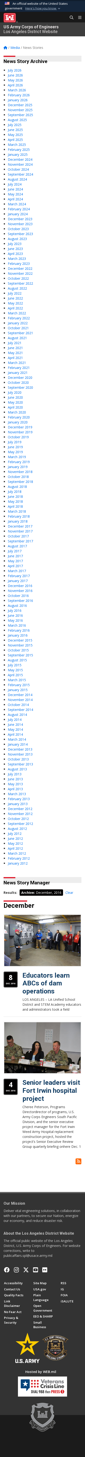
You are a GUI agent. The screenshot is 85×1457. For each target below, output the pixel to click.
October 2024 (18, 169)
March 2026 (17, 90)
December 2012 (20, 809)
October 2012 (18, 818)
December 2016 (20, 585)
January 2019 (18, 467)
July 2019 (14, 442)
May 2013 (15, 784)
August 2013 (17, 769)
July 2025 (14, 124)
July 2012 (14, 833)
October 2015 (18, 650)
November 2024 (20, 164)
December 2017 (20, 526)
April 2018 (15, 506)
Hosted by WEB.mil (40, 1371)
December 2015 (20, 640)
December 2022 (20, 268)
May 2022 (15, 303)
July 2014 (14, 719)
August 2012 (17, 828)
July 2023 (14, 243)
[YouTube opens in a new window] (35, 1270)
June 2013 (15, 779)
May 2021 (15, 353)
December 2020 (20, 377)
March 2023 (17, 258)
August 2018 (17, 486)
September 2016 (20, 600)
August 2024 (17, 179)
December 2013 (20, 749)
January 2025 (18, 154)
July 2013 (14, 774)
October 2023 (18, 229)
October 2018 (18, 476)
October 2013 (18, 759)
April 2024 (15, 199)
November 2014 (20, 699)
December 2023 (20, 219)
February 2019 (19, 462)
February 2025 (19, 149)
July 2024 (14, 184)
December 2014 (20, 695)
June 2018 (15, 496)
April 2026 (15, 85)
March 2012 (17, 853)
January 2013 (18, 804)
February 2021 (19, 367)
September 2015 (20, 655)
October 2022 (18, 278)
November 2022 (20, 273)
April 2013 (15, 789)
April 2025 (15, 139)
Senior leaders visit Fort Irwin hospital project (51, 1090)
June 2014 (15, 724)
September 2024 (20, 174)
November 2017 (20, 531)
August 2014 (17, 714)
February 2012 (19, 858)
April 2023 (15, 253)
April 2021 (15, 357)
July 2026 (14, 70)
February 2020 (19, 417)
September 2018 (20, 481)
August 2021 (17, 338)
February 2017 (19, 576)
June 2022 (15, 298)
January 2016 (18, 635)
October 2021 (18, 328)
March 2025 (17, 144)
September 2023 (20, 234)
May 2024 (15, 194)
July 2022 (14, 293)
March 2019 (17, 457)
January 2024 (18, 214)
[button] (43, 8)
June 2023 (15, 248)
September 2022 (20, 283)
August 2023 (17, 238)
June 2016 (15, 615)
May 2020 (15, 402)
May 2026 (15, 80)
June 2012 (15, 838)
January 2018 (18, 521)
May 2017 (15, 561)
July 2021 (14, 343)
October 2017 (18, 536)
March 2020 (17, 412)
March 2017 (17, 571)
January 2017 (18, 581)
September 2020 (20, 387)
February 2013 (19, 799)
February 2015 (19, 685)
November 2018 (20, 471)
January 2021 (18, 372)
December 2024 (20, 159)
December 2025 (20, 105)
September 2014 (20, 709)
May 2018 (15, 501)
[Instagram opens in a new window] (16, 1270)
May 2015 (15, 670)
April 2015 (15, 675)
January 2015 (18, 690)
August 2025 (17, 120)
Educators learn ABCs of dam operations (46, 983)
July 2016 (14, 610)
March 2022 (17, 313)
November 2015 (20, 645)
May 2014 (15, 729)
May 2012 (15, 843)
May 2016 (15, 620)
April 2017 (15, 566)
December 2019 (20, 427)
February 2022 (19, 318)
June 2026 (15, 75)
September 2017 (20, 541)
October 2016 (18, 595)
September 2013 (20, 764)
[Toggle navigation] (77, 18)
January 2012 (18, 863)
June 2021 (15, 348)
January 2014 (18, 744)
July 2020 (14, 392)
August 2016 (17, 605)
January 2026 (18, 100)
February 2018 (19, 516)
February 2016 (19, 630)
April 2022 (15, 308)
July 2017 (14, 551)
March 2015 (17, 680)
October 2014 (18, 704)
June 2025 (15, 129)
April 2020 (15, 407)
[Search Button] (69, 18)
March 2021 (17, 362)
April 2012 (15, 848)
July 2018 (14, 491)
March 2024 (17, 204)
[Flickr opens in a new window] (44, 1270)
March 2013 (17, 794)
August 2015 (17, 660)
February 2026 (19, 95)
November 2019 (20, 432)
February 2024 (19, 209)
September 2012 (20, 823)
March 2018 (17, 511)
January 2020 (18, 422)
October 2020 (18, 382)
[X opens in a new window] (26, 1270)
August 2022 (17, 288)
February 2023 (19, 263)
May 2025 (15, 134)
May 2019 (15, 452)
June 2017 (15, 556)
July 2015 (14, 665)
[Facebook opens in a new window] (7, 1270)
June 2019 (15, 447)
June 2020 (15, 397)
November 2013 (20, 754)
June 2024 (15, 189)
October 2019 (18, 437)
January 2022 (18, 323)
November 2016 (20, 590)
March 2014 (17, 739)
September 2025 (20, 115)
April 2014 (15, 734)
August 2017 (17, 546)
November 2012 (20, 813)
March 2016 (17, 625)
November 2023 (20, 224)
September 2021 (20, 333)
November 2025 (20, 110)
